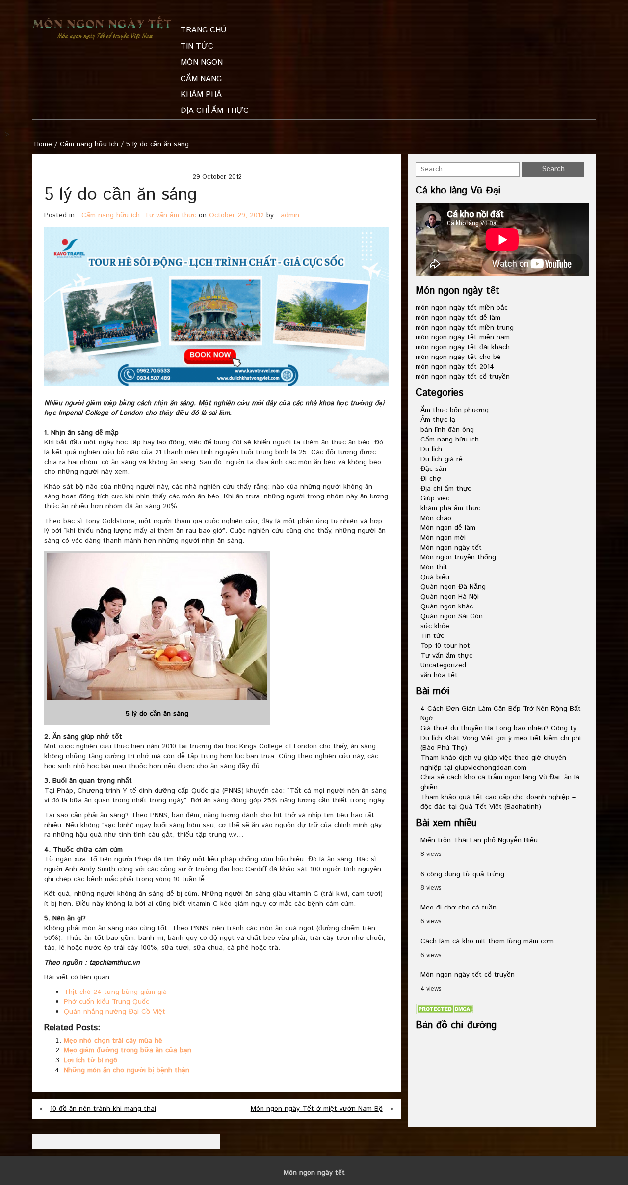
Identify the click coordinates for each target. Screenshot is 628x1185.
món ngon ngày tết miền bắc (462, 308)
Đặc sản (433, 469)
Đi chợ (430, 479)
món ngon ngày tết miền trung (465, 327)
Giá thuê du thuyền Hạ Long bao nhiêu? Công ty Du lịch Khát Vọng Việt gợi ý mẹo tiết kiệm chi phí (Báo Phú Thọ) (500, 738)
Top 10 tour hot (445, 646)
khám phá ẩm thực (450, 508)
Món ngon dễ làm (447, 528)
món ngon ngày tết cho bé (458, 357)
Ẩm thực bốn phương (454, 410)
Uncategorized (443, 665)
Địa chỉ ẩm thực (445, 489)
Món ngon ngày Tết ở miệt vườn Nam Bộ (317, 1109)
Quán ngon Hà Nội (449, 597)
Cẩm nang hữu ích (89, 144)
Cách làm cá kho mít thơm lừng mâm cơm (487, 941)
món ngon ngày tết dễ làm (458, 318)
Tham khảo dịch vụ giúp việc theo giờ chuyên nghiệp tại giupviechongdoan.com (493, 762)
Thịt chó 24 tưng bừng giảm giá (115, 992)
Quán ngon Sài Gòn (451, 616)
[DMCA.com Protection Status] (445, 1009)
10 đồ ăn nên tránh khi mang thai (103, 1109)
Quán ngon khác (446, 606)
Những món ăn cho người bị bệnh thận (126, 1070)
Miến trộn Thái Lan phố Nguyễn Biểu (479, 840)
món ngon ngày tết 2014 (455, 367)
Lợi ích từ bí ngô (90, 1060)
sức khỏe (434, 626)
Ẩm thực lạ (437, 420)
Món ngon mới (443, 538)
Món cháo (435, 518)
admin (290, 215)
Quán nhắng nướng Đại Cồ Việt (114, 1012)
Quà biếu (434, 577)
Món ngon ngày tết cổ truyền (467, 975)
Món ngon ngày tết (451, 547)
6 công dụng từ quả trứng (462, 874)
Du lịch (431, 449)
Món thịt (433, 567)
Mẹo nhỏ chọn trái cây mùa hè (113, 1041)
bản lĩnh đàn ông (447, 430)
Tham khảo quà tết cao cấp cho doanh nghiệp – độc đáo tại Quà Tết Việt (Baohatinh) (498, 802)
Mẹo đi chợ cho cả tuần (458, 907)
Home (43, 144)
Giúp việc (434, 498)
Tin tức (432, 636)
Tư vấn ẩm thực (170, 215)
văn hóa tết (439, 675)
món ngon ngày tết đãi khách (463, 347)
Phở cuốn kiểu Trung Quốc (106, 1002)
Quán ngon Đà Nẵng (453, 587)
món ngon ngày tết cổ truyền (463, 377)
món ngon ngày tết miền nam (463, 337)
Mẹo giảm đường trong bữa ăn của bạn (127, 1050)
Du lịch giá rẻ (441, 459)
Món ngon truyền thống (458, 557)
